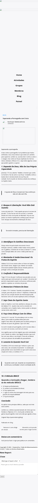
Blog (19, 96)
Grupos (19, 85)
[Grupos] (19, 83)
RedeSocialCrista (20, 122)
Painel (19, 101)
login (15, 440)
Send (2, 476)
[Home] (19, 73)
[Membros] (19, 89)
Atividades (19, 80)
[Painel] (19, 99)
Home (19, 75)
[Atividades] (19, 78)
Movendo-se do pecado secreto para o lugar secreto (28, 428)
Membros (19, 91)
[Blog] (19, 94)
